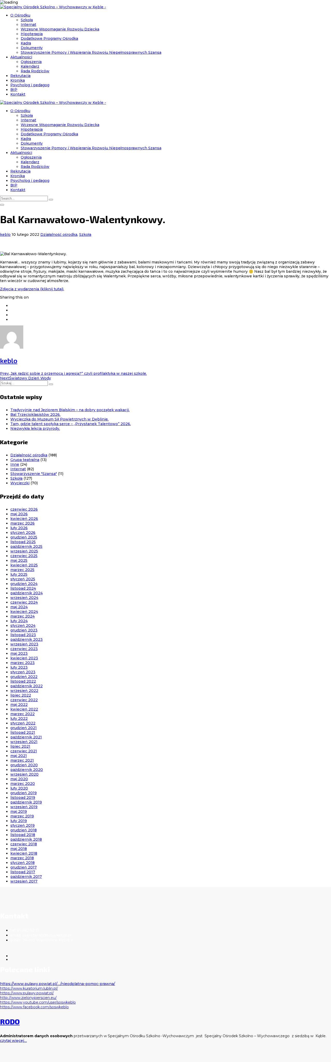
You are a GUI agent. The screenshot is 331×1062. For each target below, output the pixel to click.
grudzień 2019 (23, 793)
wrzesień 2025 (24, 551)
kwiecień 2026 (24, 518)
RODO (10, 1021)
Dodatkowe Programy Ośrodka (49, 38)
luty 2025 (18, 574)
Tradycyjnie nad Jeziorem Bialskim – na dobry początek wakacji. (70, 410)
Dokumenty (32, 47)
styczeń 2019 (22, 825)
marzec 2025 (22, 569)
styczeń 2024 (22, 625)
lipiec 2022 (20, 695)
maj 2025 (18, 560)
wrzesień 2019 (23, 807)
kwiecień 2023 (24, 658)
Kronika (17, 80)
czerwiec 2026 (24, 509)
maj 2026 (19, 514)
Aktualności (21, 57)
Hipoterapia (32, 34)
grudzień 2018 (23, 830)
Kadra (26, 43)
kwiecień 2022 (24, 709)
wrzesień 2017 (23, 881)
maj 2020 (19, 779)
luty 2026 (19, 528)
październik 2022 (26, 686)
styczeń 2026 (22, 532)
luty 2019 (18, 820)
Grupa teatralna (24, 459)
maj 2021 (18, 755)
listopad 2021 (22, 732)
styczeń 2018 (22, 862)
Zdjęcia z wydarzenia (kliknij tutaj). (32, 289)
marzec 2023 (22, 662)
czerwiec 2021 (23, 751)
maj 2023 (19, 653)
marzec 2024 (22, 616)
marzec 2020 (22, 783)
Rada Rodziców (35, 71)
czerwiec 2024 (24, 602)
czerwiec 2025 (23, 555)
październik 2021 (26, 737)
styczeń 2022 (22, 723)
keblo (5, 234)
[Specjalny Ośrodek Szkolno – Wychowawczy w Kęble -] (53, 7)
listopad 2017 (22, 872)
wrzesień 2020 (24, 774)
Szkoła (27, 20)
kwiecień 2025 (24, 565)
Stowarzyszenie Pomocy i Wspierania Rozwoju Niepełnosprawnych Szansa (91, 52)
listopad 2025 (23, 542)
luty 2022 (19, 718)
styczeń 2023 (22, 672)
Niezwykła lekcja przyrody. (35, 428)
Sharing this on (14, 297)
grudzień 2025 (23, 537)
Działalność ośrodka (58, 234)
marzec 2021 (22, 760)
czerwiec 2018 (23, 844)
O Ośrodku (20, 15)
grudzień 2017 (23, 867)
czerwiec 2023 (24, 648)
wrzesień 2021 (23, 741)
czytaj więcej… (13, 1040)
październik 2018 (26, 839)
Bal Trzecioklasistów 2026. (35, 414)
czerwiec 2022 (24, 700)
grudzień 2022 (23, 676)
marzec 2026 (22, 523)
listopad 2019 (22, 797)
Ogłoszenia (31, 61)
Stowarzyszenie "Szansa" (33, 473)
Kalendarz (30, 66)
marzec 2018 (22, 858)
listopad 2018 (22, 834)
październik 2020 (26, 769)
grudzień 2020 (24, 765)
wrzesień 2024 (24, 597)
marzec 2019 (22, 816)
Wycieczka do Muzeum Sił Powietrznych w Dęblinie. (59, 419)
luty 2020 (19, 788)
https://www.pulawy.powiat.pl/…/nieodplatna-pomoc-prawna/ (57, 983)
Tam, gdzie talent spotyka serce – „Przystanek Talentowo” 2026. (70, 423)
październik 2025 (26, 546)
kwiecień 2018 (23, 853)
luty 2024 (19, 621)
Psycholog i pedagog (29, 85)
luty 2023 (19, 667)
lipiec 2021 (20, 746)
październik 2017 (26, 876)
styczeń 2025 (22, 579)
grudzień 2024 (23, 583)
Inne (14, 464)
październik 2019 (26, 802)
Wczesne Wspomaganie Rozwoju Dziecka (60, 29)
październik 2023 (26, 639)
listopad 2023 (23, 634)
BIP (13, 89)
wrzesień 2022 (24, 690)
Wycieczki (19, 483)
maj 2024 (19, 607)
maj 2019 (18, 811)
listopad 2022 (23, 681)
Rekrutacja (20, 75)
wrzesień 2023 (24, 644)
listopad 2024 (23, 588)
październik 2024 (26, 593)
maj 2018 (18, 848)
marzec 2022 (22, 714)
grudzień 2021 (23, 727)
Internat (28, 24)
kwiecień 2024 (24, 611)
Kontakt (17, 94)
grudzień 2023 (23, 630)
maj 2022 (19, 704)
